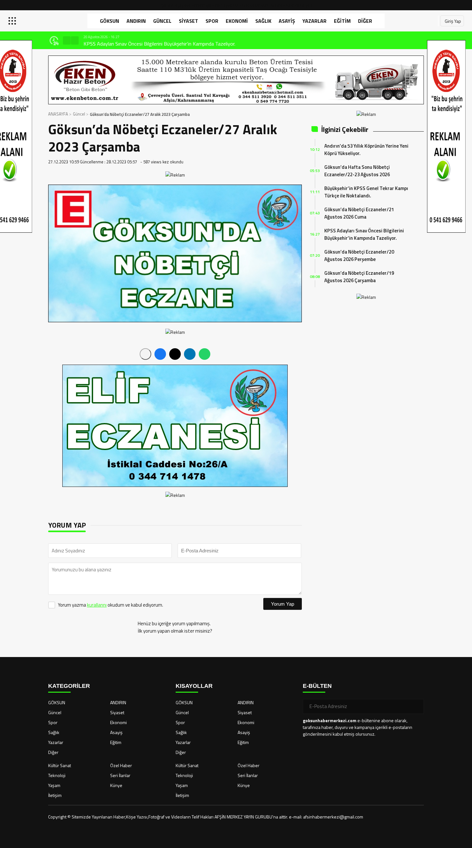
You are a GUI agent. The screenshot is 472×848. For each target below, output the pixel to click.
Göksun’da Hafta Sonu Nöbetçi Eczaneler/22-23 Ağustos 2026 (357, 170)
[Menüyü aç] (13, 21)
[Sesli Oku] (145, 354)
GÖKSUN (109, 21)
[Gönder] (416, 706)
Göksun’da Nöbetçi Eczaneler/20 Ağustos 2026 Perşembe (359, 255)
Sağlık (263, 21)
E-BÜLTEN (317, 686)
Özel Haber (121, 765)
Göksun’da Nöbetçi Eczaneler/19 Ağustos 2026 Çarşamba (359, 276)
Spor (211, 21)
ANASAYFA (58, 114)
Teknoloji (57, 775)
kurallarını (97, 605)
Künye (116, 785)
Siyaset (188, 21)
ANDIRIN (136, 21)
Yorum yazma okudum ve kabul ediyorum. (110, 605)
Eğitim (342, 21)
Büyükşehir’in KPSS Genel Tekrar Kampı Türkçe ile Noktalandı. (366, 192)
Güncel (162, 21)
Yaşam (54, 785)
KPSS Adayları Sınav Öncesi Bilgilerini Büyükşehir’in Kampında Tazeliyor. (159, 44)
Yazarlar (314, 21)
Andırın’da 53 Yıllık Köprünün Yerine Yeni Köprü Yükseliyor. (366, 149)
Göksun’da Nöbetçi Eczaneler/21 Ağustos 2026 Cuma (359, 213)
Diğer (365, 21)
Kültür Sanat (59, 765)
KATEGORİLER (69, 686)
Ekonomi (237, 21)
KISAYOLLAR (194, 686)
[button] (67, 40)
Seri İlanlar (120, 775)
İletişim (55, 795)
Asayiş (287, 21)
